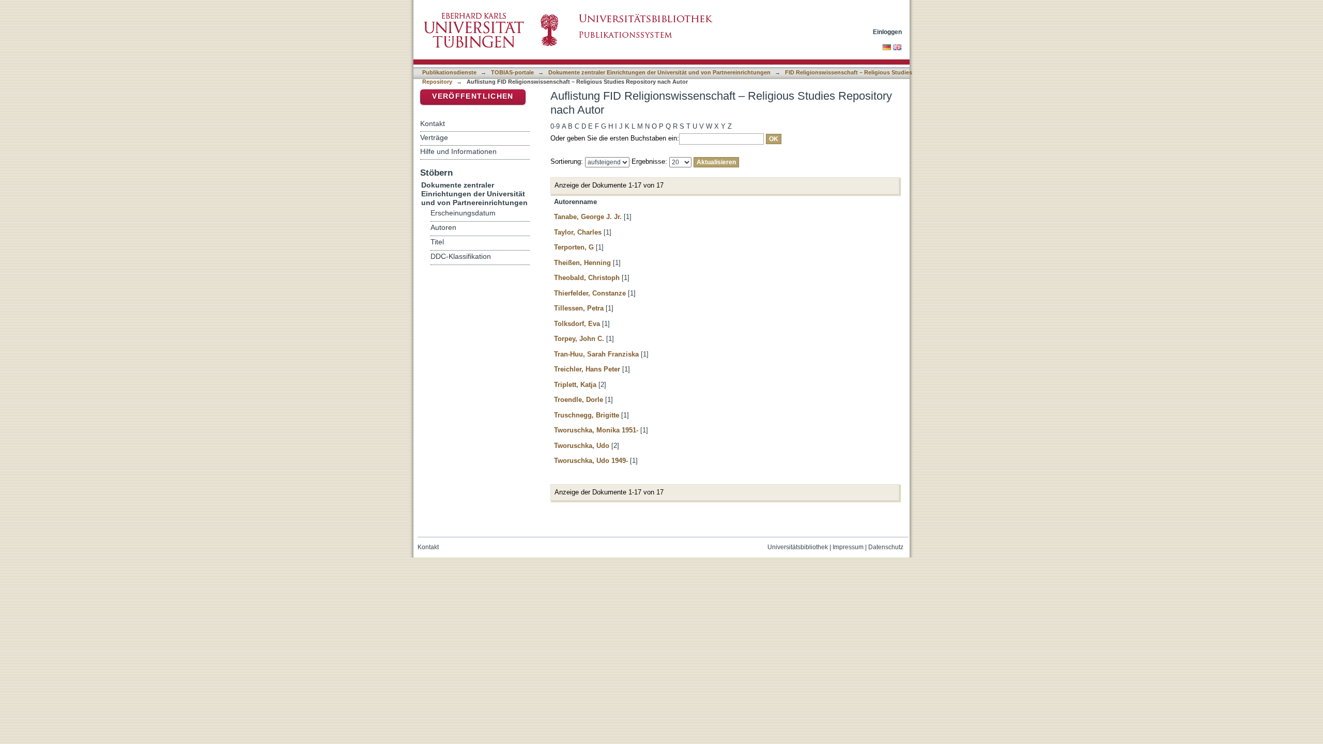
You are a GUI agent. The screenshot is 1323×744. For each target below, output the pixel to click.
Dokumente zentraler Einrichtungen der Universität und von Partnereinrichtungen (659, 72)
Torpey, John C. (579, 339)
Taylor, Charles (578, 232)
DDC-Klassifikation (460, 256)
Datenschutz (885, 547)
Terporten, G (574, 247)
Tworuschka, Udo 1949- (591, 460)
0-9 (555, 126)
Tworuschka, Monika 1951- (596, 430)
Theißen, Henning (582, 263)
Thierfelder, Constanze (590, 293)
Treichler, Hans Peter (587, 369)
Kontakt (432, 123)
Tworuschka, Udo (581, 446)
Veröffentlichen (472, 96)
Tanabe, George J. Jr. (588, 217)
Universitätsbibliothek (797, 547)
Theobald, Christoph (587, 278)
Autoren (443, 227)
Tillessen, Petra (579, 308)
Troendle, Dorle (578, 400)
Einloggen (887, 31)
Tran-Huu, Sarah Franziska (596, 354)
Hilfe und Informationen (458, 151)
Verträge (434, 137)
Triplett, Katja (575, 385)
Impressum (848, 547)
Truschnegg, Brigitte (586, 415)
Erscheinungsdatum (463, 213)
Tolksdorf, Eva (577, 324)
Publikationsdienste (449, 72)
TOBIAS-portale (512, 72)
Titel (437, 242)
